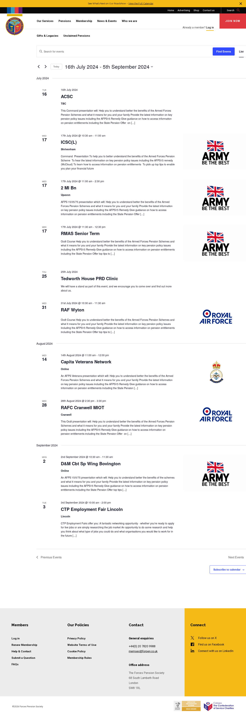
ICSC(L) (69, 142)
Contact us (208, 10)
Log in (16, 638)
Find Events (223, 51)
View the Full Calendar (140, 3)
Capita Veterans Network (86, 361)
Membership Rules (79, 657)
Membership (84, 21)
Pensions (65, 21)
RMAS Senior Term (80, 233)
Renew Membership (24, 645)
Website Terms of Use (81, 645)
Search (231, 10)
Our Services (45, 21)
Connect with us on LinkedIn (215, 651)
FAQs (15, 664)
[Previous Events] (38, 67)
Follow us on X (207, 638)
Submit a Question (23, 657)
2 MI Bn (68, 188)
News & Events (107, 21)
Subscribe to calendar (226, 569)
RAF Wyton (72, 310)
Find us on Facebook (211, 644)
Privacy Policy (76, 638)
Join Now (232, 21)
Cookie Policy (76, 651)
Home (171, 10)
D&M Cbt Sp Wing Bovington (91, 463)
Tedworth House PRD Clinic (89, 278)
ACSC (67, 96)
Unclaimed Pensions (76, 35)
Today (56, 66)
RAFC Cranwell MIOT (82, 407)
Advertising (184, 10)
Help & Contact (21, 651)
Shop (196, 10)
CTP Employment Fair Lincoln (92, 509)
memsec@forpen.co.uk (143, 651)
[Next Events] (45, 67)
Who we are (129, 21)
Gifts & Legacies (47, 35)
